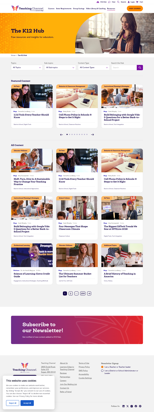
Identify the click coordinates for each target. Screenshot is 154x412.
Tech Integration (119, 124)
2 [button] (70, 293)
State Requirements (64, 9)
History (110, 281)
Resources (111, 9)
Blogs (15, 111)
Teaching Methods (42, 281)
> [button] (89, 293)
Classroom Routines (75, 124)
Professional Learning (22, 245)
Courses (51, 9)
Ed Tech (17, 86)
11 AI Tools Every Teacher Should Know (31, 116)
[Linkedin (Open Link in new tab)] (123, 406)
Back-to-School (18, 124)
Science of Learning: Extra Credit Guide (32, 275)
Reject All (14, 402)
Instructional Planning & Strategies (116, 86)
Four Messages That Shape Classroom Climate (73, 227)
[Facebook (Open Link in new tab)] (136, 406)
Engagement (18, 281)
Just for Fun (62, 281)
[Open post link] (32, 96)
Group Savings (78, 9)
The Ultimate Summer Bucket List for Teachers (75, 275)
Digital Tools (27, 124)
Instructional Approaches (31, 188)
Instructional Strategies (29, 281)
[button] (131, 2)
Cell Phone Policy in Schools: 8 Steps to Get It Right (75, 116)
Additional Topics (110, 245)
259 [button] (83, 293)
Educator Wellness (20, 151)
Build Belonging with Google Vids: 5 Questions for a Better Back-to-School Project (122, 117)
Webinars (16, 270)
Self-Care (69, 281)
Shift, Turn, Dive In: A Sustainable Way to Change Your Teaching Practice (32, 182)
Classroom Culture (64, 236)
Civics (105, 281)
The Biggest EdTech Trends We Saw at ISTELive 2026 (120, 227)
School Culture (64, 198)
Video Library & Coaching (96, 9)
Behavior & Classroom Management (72, 86)
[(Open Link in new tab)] (132, 406)
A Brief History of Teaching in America (120, 275)
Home (13, 55)
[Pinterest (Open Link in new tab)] (140, 406)
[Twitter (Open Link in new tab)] (127, 406)
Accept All (28, 402)
